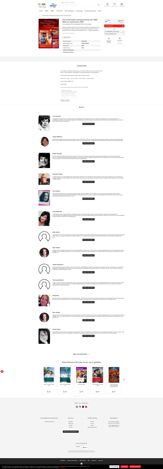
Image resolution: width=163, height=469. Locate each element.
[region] (81, 466)
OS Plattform (62, 460)
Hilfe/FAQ (71, 421)
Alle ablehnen (124, 466)
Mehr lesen (65, 100)
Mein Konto (70, 423)
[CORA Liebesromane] (42, 5)
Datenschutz (94, 460)
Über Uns (92, 421)
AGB (89, 460)
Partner (92, 425)
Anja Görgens (77, 24)
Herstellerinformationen (68, 52)
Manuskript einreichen (92, 427)
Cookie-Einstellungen (114, 466)
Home (40, 15)
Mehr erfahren (88, 123)
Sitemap (70, 427)
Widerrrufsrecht (83, 460)
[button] (114, 34)
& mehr (89, 24)
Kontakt (70, 425)
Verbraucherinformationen (72, 460)
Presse (92, 423)
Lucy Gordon (67, 24)
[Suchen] (98, 5)
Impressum (100, 460)
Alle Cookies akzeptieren (135, 466)
